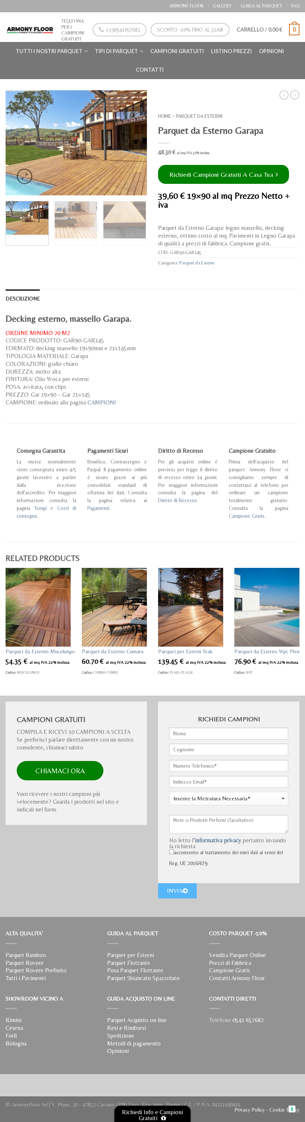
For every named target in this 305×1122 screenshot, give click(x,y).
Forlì (11, 1035)
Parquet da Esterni (199, 116)
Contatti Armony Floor (237, 978)
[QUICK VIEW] (38, 607)
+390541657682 (122, 30)
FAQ (295, 6)
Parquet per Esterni (130, 955)
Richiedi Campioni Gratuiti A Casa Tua (222, 174)
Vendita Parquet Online (237, 955)
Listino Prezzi (231, 51)
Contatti (150, 69)
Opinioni (271, 51)
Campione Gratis (246, 516)
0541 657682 (248, 1020)
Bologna (16, 1043)
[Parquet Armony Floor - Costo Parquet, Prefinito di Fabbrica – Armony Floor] (30, 27)
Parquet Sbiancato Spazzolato (143, 978)
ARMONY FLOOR (186, 6)
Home (164, 116)
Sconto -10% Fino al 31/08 (190, 30)
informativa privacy (218, 840)
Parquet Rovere (25, 962)
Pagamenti (98, 508)
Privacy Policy (249, 1110)
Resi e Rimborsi (126, 1027)
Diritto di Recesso (177, 500)
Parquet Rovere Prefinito (36, 970)
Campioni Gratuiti (177, 51)
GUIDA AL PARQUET (261, 6)
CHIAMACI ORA (60, 771)
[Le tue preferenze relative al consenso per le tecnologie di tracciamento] (292, 1109)
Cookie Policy (284, 1110)
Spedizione (120, 1035)
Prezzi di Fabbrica (230, 962)
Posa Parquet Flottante (135, 970)
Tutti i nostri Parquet (49, 51)
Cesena (14, 1027)
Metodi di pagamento (134, 1043)
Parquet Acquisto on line (137, 1020)
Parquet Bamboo (26, 955)
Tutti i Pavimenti (26, 978)
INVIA (175, 890)
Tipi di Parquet (116, 51)
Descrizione (23, 299)
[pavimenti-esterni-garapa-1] (76, 142)
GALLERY (222, 6)
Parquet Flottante (128, 962)
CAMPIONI (101, 402)
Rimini (14, 1020)
